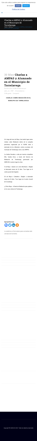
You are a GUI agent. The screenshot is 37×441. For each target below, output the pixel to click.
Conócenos (5, 304)
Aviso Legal (4, 341)
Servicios (4, 309)
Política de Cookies (7, 346)
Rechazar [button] (26, 5)
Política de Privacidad (7, 344)
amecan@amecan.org (8, 374)
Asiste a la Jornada (7, 264)
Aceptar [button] (18, 5)
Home (5, 27)
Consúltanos (5, 259)
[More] (17, 225)
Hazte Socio (5, 261)
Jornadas (4, 306)
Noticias (11, 27)
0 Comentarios (19, 91)
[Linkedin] (13, 225)
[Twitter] (9, 225)
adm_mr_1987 (8, 91)
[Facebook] (6, 225)
